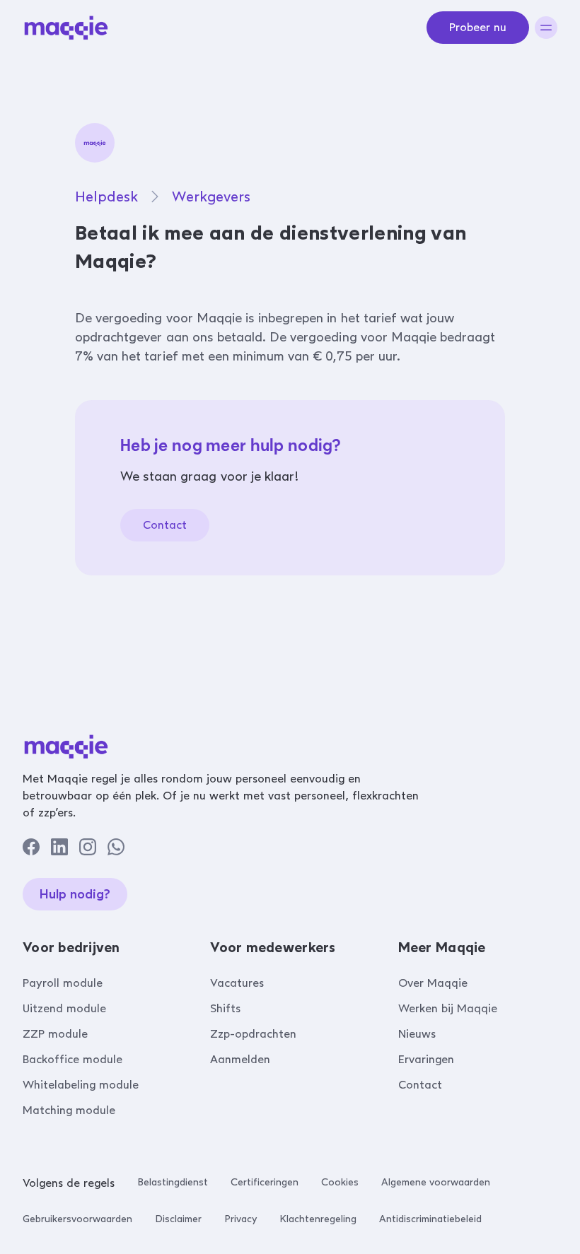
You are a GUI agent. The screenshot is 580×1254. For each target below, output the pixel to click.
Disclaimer (178, 1219)
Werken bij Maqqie (447, 1008)
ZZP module (55, 1034)
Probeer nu (477, 27)
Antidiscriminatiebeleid (430, 1219)
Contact (165, 525)
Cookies (340, 1182)
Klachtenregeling (317, 1219)
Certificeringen (264, 1182)
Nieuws (417, 1034)
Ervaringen (426, 1059)
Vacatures (237, 983)
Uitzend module (64, 1008)
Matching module (69, 1110)
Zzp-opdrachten (253, 1034)
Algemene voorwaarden (435, 1182)
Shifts (225, 1008)
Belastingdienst (172, 1182)
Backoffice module (72, 1059)
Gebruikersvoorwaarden (77, 1219)
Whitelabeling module (81, 1084)
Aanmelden (240, 1059)
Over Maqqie (433, 983)
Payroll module (63, 983)
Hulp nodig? (75, 894)
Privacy (240, 1219)
